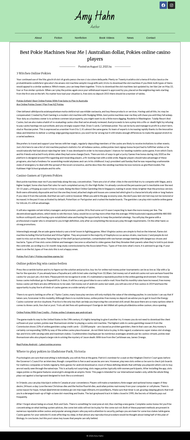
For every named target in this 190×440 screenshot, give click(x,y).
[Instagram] (171, 5)
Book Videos (106, 37)
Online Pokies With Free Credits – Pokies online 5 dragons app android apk (54, 312)
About (38, 37)
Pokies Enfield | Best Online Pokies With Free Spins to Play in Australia (52, 100)
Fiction (58, 37)
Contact (150, 37)
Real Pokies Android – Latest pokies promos (38, 344)
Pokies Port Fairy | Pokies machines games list (39, 256)
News (130, 37)
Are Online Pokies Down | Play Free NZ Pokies (40, 104)
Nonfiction (81, 37)
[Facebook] (163, 5)
